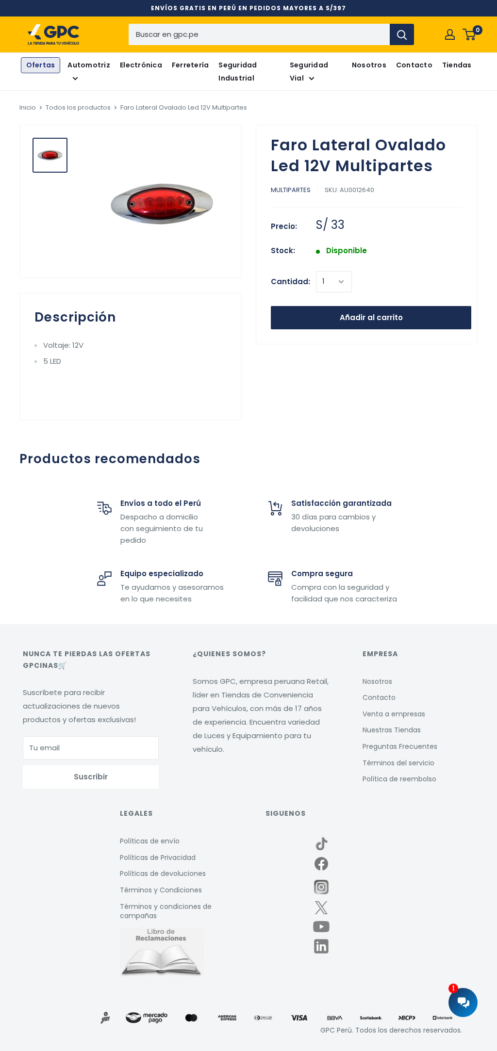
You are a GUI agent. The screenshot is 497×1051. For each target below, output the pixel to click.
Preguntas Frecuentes (400, 746)
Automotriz (88, 65)
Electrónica (141, 65)
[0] (470, 34)
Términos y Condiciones (161, 890)
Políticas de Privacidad (158, 857)
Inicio (27, 107)
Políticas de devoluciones (163, 873)
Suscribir (91, 777)
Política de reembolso (399, 779)
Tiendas (457, 65)
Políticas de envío (150, 841)
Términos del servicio (398, 763)
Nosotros (369, 65)
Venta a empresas (394, 714)
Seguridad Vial (309, 71)
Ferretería (190, 65)
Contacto (414, 65)
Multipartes (291, 189)
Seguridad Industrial (237, 71)
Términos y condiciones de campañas (166, 911)
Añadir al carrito (371, 317)
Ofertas (40, 65)
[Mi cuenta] (450, 34)
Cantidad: (290, 281)
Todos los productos (78, 107)
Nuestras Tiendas (392, 730)
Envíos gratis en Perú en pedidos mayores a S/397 (248, 8)
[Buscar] (402, 34)
